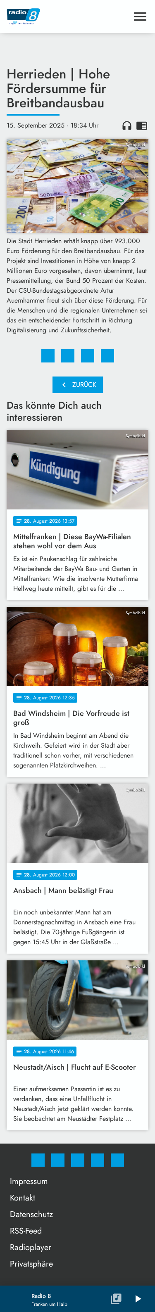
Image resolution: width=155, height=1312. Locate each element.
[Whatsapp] (77, 1160)
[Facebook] (38, 1160)
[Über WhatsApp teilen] (87, 355)
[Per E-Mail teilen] (107, 355)
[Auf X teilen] (67, 355)
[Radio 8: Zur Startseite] (68, 16)
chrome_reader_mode (142, 125)
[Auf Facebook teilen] (48, 355)
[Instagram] (57, 1160)
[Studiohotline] (97, 1160)
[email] (117, 1160)
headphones (127, 125)
